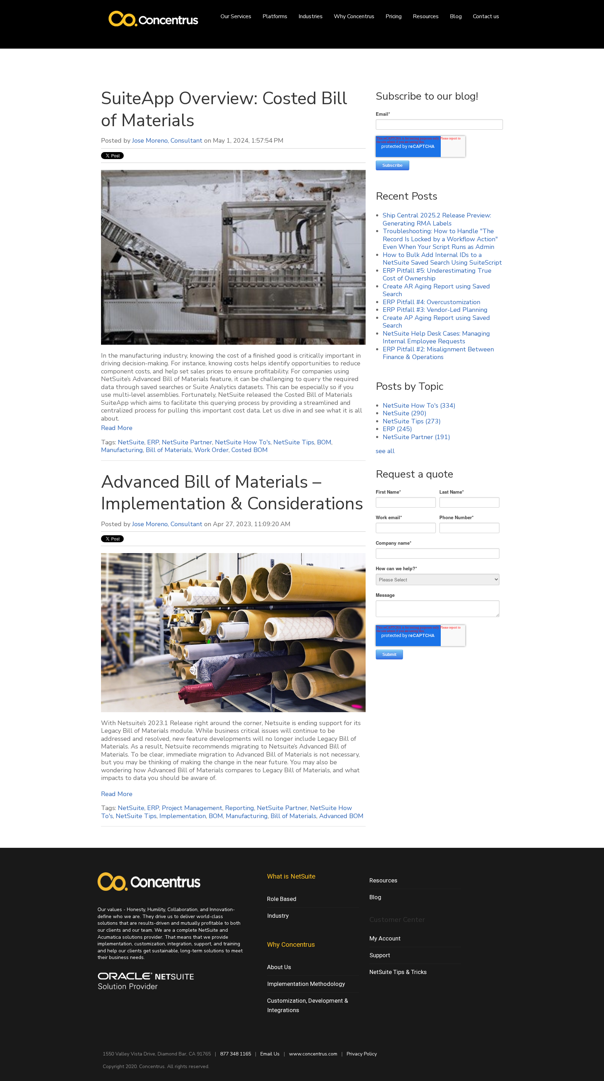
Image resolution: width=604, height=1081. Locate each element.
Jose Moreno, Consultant (167, 140)
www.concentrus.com (313, 1054)
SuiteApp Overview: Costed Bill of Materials (224, 109)
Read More (116, 428)
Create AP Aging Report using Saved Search (436, 322)
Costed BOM (249, 450)
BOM (324, 442)
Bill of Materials (169, 450)
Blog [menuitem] (456, 16)
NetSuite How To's (243, 442)
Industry (278, 915)
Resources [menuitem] (426, 16)
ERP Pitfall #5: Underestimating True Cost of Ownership (437, 274)
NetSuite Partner (187, 442)
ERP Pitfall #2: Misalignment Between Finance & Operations (438, 353)
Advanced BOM (341, 816)
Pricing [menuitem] (394, 16)
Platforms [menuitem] (275, 16)
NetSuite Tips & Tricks (398, 971)
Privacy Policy (362, 1054)
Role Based (281, 898)
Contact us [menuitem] (486, 16)
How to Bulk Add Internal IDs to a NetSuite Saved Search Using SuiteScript (442, 259)
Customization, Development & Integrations (307, 1005)
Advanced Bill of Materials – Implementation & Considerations (232, 493)
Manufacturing (122, 450)
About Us (279, 967)
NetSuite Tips (293, 442)
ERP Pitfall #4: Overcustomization (431, 302)
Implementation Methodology (306, 983)
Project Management (192, 808)
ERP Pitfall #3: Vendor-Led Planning (435, 310)
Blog (375, 897)
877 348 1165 (235, 1054)
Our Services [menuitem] (236, 16)
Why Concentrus (291, 944)
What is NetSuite (291, 876)
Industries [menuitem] (311, 16)
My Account (385, 938)
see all (385, 451)
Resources (383, 880)
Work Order (211, 450)
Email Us (270, 1054)
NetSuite (131, 442)
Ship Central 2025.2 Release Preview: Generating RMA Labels (437, 219)
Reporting (239, 808)
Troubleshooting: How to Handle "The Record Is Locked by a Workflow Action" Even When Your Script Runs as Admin (440, 239)
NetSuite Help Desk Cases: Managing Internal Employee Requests (436, 337)
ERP (153, 442)
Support (379, 955)
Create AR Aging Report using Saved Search (436, 290)
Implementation (182, 816)
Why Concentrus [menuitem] (354, 16)
